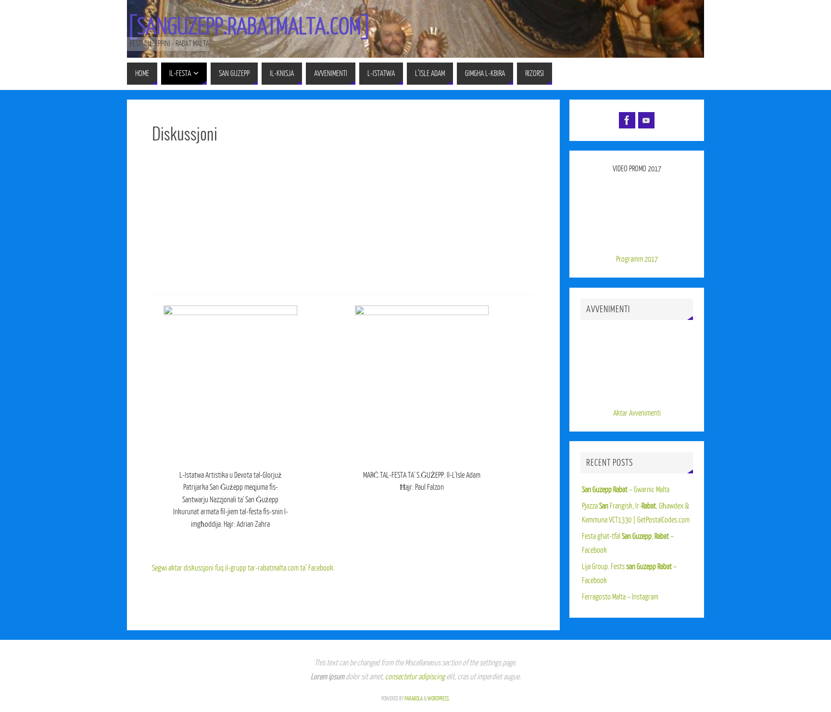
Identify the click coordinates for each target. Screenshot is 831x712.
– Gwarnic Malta (625, 489)
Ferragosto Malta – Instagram (620, 597)
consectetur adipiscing (415, 677)
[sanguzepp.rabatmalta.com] (249, 27)
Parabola (413, 699)
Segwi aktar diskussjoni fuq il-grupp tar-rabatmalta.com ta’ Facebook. (243, 568)
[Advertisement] (343, 221)
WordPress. (439, 699)
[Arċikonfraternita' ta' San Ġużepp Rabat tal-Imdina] (627, 120)
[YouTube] (646, 120)
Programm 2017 (637, 259)
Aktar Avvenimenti (637, 413)
